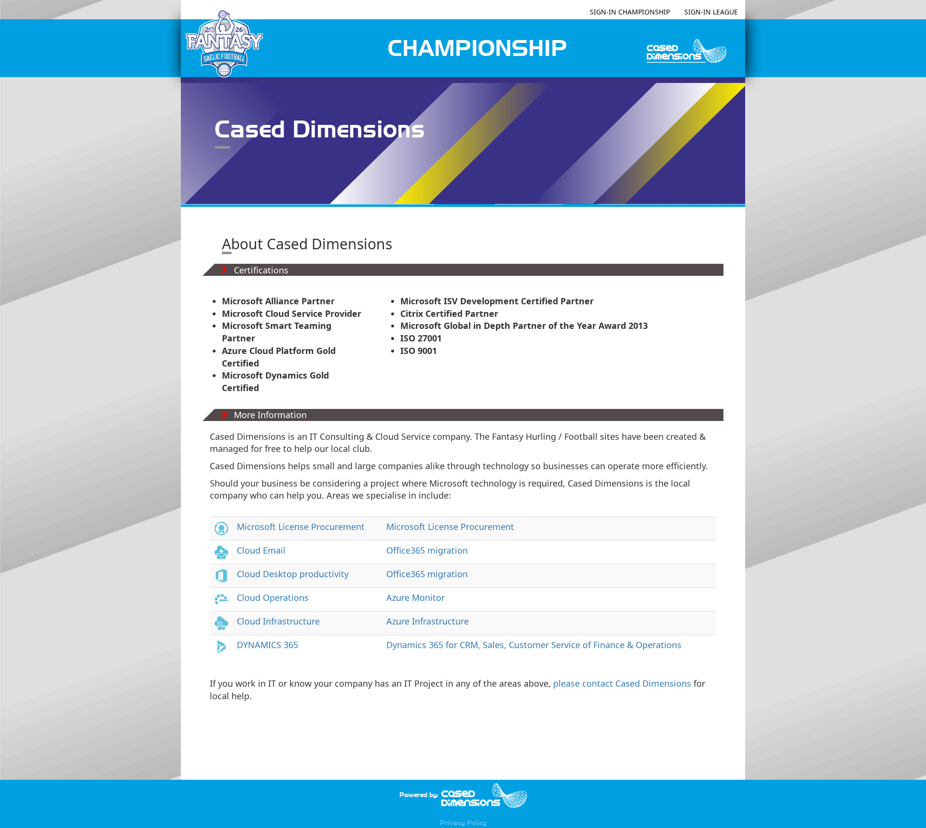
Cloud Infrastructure (278, 621)
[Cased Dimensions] (483, 795)
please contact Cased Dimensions (622, 683)
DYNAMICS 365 (267, 645)
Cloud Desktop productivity (293, 574)
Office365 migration (427, 550)
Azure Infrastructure (427, 621)
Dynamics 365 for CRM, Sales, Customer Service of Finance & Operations (533, 645)
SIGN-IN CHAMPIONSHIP (630, 11)
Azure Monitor (415, 597)
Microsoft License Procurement (301, 526)
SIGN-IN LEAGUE (711, 11)
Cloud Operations (273, 597)
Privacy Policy (463, 823)
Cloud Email (261, 550)
